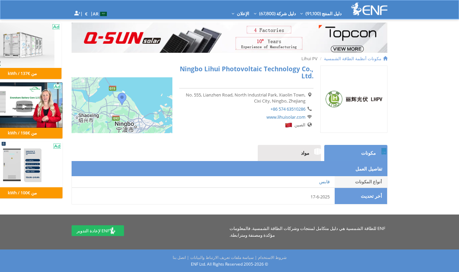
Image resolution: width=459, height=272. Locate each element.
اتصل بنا (179, 257)
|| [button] (86, 13)
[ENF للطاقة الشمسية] (369, 9)
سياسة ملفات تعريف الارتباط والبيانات (222, 257)
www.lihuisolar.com (285, 117)
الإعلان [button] (242, 13)
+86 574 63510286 (287, 109)
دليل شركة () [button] (277, 13)
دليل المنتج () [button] (323, 13)
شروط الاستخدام (272, 257)
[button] (101, 13)
